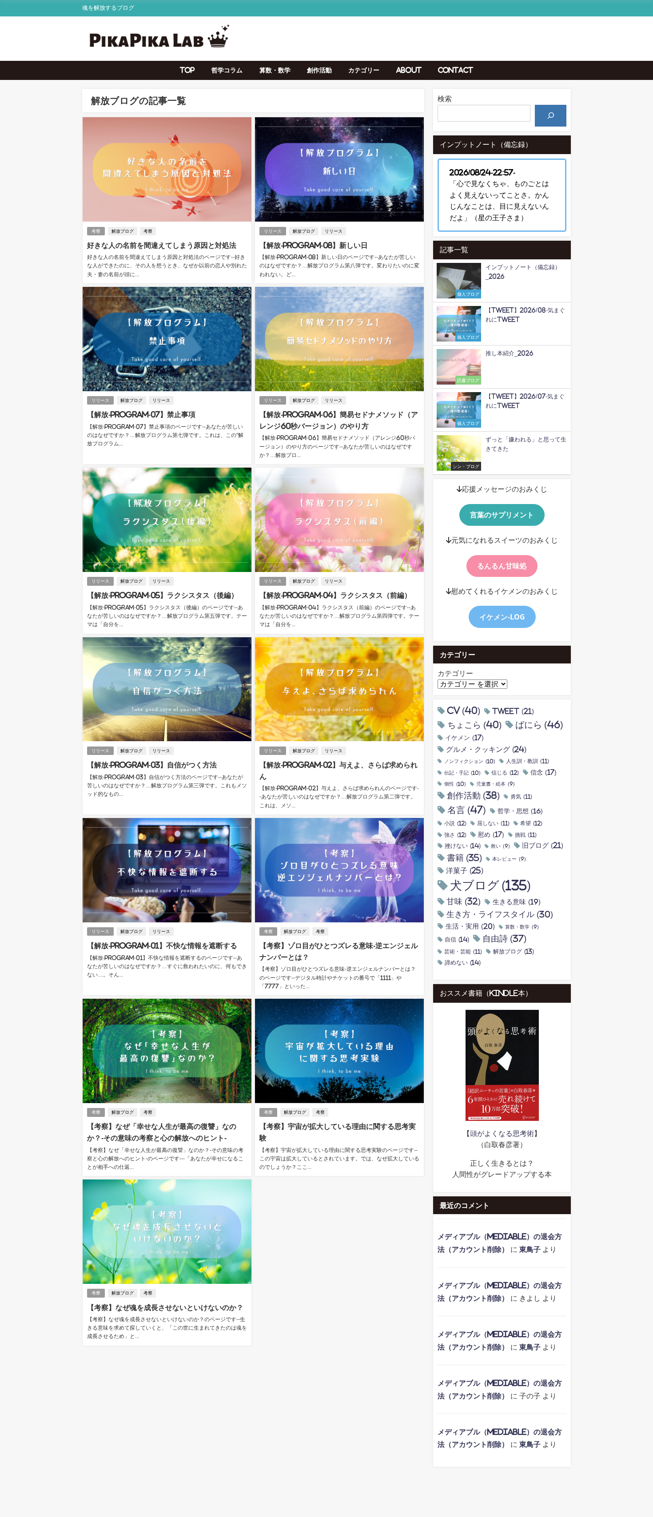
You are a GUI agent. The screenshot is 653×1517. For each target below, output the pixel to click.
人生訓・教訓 (527, 761)
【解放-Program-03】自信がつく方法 (152, 764)
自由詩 (504, 938)
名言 (466, 810)
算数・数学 (275, 70)
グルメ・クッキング (486, 749)
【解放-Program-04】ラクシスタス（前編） (335, 595)
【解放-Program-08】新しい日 (313, 245)
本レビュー (509, 859)
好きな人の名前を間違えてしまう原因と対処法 (161, 245)
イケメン (464, 738)
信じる (505, 772)
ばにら (539, 724)
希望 (531, 823)
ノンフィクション (469, 761)
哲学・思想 (520, 811)
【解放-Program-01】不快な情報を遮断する (162, 945)
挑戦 (526, 835)
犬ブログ (490, 885)
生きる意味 (517, 901)
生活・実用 (470, 926)
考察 (96, 231)
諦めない (463, 962)
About (409, 70)
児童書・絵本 (495, 784)
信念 (543, 772)
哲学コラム (227, 70)
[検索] (550, 116)
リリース (273, 231)
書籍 (464, 858)
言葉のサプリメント (502, 515)
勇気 (521, 796)
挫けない (463, 846)
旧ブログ (542, 845)
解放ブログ (122, 231)
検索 (445, 98)
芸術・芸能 (463, 951)
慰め (491, 834)
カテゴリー (363, 70)
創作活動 (319, 70)
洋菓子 (464, 870)
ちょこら (474, 724)
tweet (513, 711)
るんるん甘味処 (502, 566)
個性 (455, 783)
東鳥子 (530, 1249)
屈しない (493, 823)
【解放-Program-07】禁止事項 (141, 414)
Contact (455, 70)
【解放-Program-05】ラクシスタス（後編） (162, 595)
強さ (455, 835)
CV (463, 710)
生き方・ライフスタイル (499, 914)
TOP (187, 70)
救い (500, 846)
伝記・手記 (462, 772)
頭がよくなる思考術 (502, 1133)
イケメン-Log (502, 617)
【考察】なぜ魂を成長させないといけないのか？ (165, 1307)
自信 (457, 939)
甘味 (463, 901)
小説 (455, 823)
